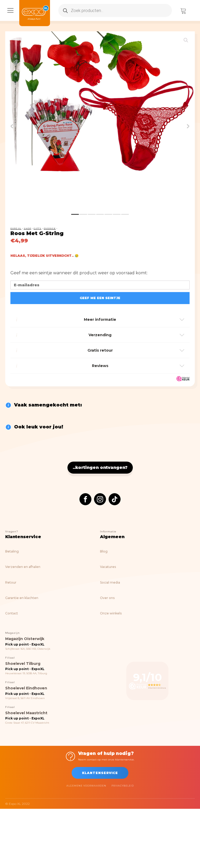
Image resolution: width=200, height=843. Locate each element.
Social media (110, 582)
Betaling (12, 551)
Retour (10, 582)
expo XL (15, 228)
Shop (27, 228)
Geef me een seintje (100, 298)
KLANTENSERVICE (100, 773)
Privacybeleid (122, 785)
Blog (104, 551)
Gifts (37, 228)
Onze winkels (111, 613)
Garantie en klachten (21, 598)
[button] (186, 40)
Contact (11, 613)
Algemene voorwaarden (86, 785)
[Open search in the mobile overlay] (115, 10)
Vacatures (108, 567)
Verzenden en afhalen (22, 567)
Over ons (107, 598)
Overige (50, 228)
